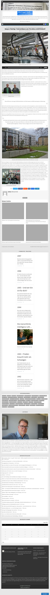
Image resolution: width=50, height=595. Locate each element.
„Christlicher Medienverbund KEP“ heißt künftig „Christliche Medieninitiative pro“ (16, 502)
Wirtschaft (11, 406)
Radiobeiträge (40, 27)
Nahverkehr (5, 403)
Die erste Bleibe (5, 496)
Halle (38, 398)
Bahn (9, 395)
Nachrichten (35, 27)
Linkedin (37, 188)
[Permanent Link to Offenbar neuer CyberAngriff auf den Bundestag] (13, 211)
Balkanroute (30, 447)
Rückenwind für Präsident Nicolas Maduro (33, 242)
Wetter (4, 406)
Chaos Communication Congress (32, 444)
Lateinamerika (12, 402)
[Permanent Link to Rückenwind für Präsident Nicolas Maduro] (37, 232)
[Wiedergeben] (3, 67)
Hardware (19, 27)
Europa (20, 397)
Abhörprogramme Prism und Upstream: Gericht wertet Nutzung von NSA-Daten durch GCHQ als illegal (36, 221)
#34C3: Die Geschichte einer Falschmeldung (10, 515)
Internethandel (27, 27)
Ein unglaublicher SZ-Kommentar (8, 463)
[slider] (45, 67)
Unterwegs (22, 405)
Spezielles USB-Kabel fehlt (7, 512)
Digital (12, 27)
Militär (31, 402)
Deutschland (43, 395)
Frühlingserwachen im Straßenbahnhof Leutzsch (11, 504)
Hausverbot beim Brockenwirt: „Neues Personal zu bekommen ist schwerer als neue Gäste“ (18, 469)
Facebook (20, 188)
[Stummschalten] (43, 67)
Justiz (41, 400)
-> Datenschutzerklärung (6, 569)
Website (25, 197)
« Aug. (3, 542)
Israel (28, 400)
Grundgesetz (27, 21)
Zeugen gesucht (5, 472)
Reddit (26, 188)
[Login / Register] (47, 24)
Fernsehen (41, 397)
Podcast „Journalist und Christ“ (39, 550)
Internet (22, 27)
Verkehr (32, 405)
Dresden (15, 27)
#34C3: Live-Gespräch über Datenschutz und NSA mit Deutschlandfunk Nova (15, 478)
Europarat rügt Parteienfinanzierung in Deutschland (11, 242)
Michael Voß (22, 30)
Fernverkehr (5, 398)
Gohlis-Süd (6, 551)
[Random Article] (45, 24)
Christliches (20, 395)
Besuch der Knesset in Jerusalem (8, 500)
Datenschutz (35, 395)
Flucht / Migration (14, 398)
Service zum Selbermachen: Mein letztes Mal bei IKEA (11, 514)
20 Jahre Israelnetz (5, 498)
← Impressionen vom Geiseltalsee (7, 246)
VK (29, 188)
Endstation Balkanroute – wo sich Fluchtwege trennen (12, 508)
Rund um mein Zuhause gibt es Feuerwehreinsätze (11, 486)
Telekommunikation (13, 405)
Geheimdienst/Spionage (30, 398)
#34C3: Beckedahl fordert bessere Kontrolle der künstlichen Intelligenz (15, 467)
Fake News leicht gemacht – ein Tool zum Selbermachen (12, 461)
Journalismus (34, 400)
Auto (4, 395)
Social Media (27, 403)
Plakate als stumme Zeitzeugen (8, 494)
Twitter (15, 188)
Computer (9, 27)
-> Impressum (4, 571)
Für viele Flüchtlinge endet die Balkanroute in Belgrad (11, 476)
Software (34, 403)
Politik (12, 403)
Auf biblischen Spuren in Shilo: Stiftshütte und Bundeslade (12, 480)
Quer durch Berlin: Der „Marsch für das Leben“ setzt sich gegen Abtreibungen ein (17, 465)
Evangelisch (27, 397)
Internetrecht (21, 400)
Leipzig (20, 402)
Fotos (22, 398)
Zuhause (3, 474)
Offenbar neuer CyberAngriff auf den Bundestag (10, 220)
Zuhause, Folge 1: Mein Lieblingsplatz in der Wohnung (11, 492)
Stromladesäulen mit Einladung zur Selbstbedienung (11, 482)
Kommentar (5, 402)
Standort (5, 405)
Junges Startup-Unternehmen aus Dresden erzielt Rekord (25, 29)
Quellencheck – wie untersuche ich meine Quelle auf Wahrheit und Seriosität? (39, 554)
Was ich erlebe (39, 405)
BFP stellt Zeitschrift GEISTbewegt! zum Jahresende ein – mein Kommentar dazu (16, 506)
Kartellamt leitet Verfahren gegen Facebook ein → (39, 246)
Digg (33, 188)
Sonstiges (41, 403)
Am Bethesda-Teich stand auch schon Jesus (10, 484)
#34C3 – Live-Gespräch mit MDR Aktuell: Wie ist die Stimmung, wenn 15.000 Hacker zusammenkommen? (20, 488)
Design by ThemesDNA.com (25, 587)
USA (27, 405)
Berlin (14, 395)
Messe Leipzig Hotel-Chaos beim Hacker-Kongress (11, 490)
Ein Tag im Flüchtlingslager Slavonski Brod (9, 510)
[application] (25, 67)
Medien (31, 27)
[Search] (44, 24)
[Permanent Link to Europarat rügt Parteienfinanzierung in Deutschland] (13, 232)
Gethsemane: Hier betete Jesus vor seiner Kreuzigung (12, 471)
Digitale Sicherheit (12, 397)
